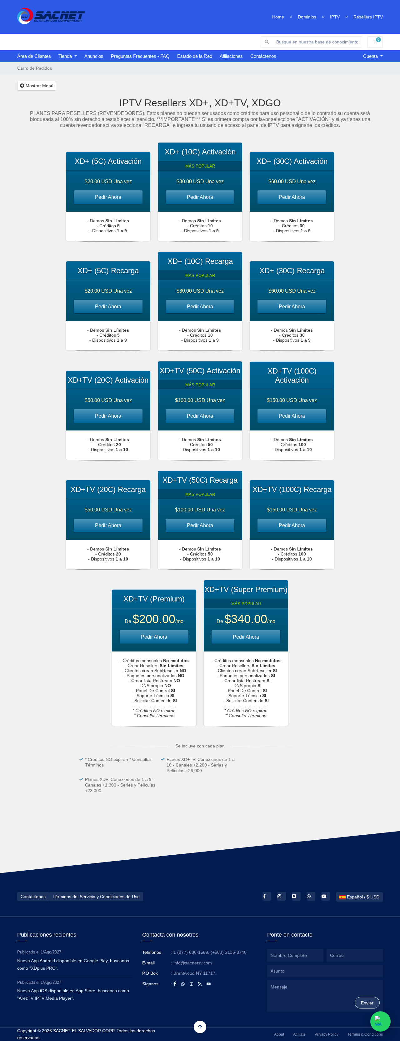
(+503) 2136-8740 (229, 952)
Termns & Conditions (365, 1034)
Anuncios (93, 56)
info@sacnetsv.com (192, 962)
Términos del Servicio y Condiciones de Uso (96, 896)
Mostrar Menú (38, 85)
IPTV (335, 16)
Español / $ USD (362, 896)
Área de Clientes (34, 56)
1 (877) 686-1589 (190, 952)
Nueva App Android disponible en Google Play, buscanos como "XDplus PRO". (73, 964)
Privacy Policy (326, 1034)
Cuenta (371, 56)
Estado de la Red (194, 56)
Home (278, 16)
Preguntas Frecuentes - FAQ (140, 56)
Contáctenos (263, 56)
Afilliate (299, 1034)
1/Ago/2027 (51, 952)
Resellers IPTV (368, 16)
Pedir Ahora (108, 197)
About (279, 1034)
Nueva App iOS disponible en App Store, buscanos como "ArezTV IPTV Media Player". (73, 994)
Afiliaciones (231, 56)
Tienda (65, 56)
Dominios (307, 16)
